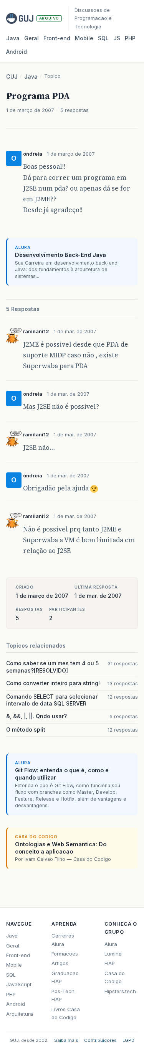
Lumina (113, 954)
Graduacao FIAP (65, 977)
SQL (103, 38)
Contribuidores (100, 1040)
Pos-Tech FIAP (62, 995)
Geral (31, 38)
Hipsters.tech (120, 991)
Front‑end (56, 38)
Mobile (84, 38)
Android (16, 51)
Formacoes (64, 954)
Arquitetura (19, 1014)
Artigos (59, 963)
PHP (130, 38)
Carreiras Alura (62, 940)
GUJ (12, 76)
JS (116, 38)
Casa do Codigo (114, 977)
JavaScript (18, 984)
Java (13, 38)
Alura (110, 944)
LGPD (128, 1040)
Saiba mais (66, 1040)
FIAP (109, 963)
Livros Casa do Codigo (65, 1013)
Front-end (18, 955)
